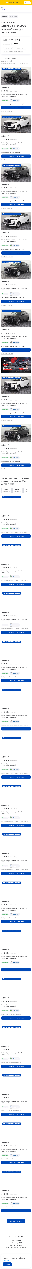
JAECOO (15, 44)
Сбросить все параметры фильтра (13, 51)
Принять (7, 1264)
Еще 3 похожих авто (7, 111)
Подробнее (6, 1260)
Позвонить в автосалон (16, 107)
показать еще (16, 1221)
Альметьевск (20, 48)
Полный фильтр (14, 40)
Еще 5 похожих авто (7, 160)
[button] (29, 490)
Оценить (27, 2)
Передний (7, 48)
